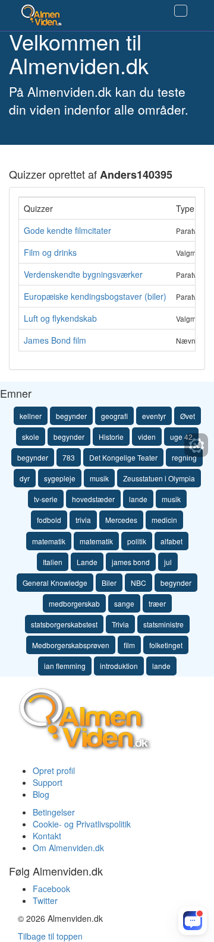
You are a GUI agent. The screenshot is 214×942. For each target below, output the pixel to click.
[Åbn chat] (192, 920)
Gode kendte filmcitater (67, 230)
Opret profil (54, 770)
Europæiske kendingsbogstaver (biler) (95, 296)
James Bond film (55, 340)
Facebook (51, 889)
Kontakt (47, 836)
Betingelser (54, 812)
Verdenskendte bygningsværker (83, 274)
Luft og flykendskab (60, 318)
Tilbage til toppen (50, 936)
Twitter (45, 900)
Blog (41, 794)
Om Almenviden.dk (68, 848)
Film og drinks (50, 252)
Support (47, 782)
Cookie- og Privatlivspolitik (82, 824)
